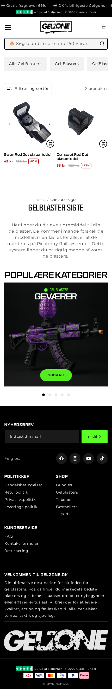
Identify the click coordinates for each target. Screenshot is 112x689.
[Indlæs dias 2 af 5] (50, 395)
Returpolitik (16, 492)
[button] (9, 27)
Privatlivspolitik (19, 499)
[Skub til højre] (49, 123)
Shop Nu (56, 375)
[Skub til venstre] (9, 123)
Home (40, 200)
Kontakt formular (21, 543)
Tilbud (62, 514)
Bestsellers (67, 506)
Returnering (16, 550)
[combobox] (56, 44)
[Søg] (102, 43)
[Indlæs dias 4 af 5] (62, 395)
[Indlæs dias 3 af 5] (56, 395)
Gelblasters (67, 492)
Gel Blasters (67, 63)
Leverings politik (20, 506)
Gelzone (62, 684)
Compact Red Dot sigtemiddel (73, 156)
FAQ (8, 536)
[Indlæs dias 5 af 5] (68, 395)
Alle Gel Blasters (25, 63)
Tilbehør (64, 499)
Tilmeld (91, 436)
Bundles (64, 485)
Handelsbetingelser (23, 485)
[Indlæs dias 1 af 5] (43, 395)
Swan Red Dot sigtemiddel (27, 154)
